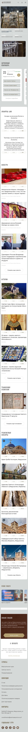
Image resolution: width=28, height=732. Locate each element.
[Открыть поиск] (18, 2)
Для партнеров (7, 701)
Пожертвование (7, 673)
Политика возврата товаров (11, 698)
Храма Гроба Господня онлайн (6, 31)
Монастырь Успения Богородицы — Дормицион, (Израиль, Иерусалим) (14, 568)
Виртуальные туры (8, 666)
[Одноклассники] (10, 727)
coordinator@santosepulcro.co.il (12, 717)
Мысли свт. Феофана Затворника (12, 90)
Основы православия (10, 85)
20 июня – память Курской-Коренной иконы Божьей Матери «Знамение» (14, 369)
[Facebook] (3, 727)
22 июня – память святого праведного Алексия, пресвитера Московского (14, 337)
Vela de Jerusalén (6, 2)
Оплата (4, 692)
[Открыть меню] (25, 2)
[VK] (6, 727)
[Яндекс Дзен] (17, 727)
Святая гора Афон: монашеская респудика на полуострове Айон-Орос (14, 306)
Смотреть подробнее (12, 98)
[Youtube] (14, 727)
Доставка (5, 695)
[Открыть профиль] (22, 2)
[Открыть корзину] (15, 2)
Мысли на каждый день (11, 94)
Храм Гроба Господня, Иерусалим (14, 459)
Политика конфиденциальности (12, 686)
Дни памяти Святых (9, 81)
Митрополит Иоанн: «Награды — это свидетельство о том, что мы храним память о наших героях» (14, 191)
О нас (3, 682)
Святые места (6, 670)
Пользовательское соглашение (12, 689)
